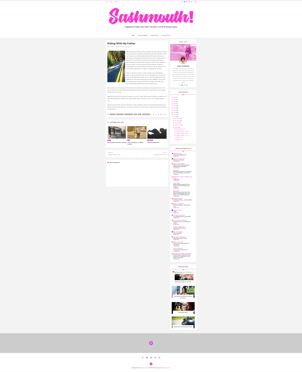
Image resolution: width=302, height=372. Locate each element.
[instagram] (187, 1)
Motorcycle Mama (183, 312)
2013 (174, 114)
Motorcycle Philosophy (179, 237)
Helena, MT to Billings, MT (179, 155)
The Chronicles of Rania (179, 220)
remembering (146, 114)
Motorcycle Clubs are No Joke (183, 281)
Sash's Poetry (166, 35)
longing (113, 114)
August (177, 127)
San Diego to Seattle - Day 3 (181, 131)
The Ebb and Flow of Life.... (180, 228)
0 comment (128, 46)
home (133, 35)
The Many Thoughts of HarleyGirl (182, 253)
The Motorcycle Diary (179, 215)
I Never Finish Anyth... (179, 163)
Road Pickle (176, 183)
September (178, 125)
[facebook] (182, 1)
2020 (174, 99)
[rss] (191, 1)
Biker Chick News (178, 231)
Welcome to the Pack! (178, 160)
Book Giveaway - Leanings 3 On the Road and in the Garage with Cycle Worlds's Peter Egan (182, 256)
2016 (174, 108)
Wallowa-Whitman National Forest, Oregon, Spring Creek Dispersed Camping (181, 186)
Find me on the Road (179, 158)
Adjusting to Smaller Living (180, 238)
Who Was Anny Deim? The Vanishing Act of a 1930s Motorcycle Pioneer (182, 172)
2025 (174, 97)
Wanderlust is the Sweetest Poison (183, 326)
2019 (174, 101)
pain (136, 114)
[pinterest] (189, 1)
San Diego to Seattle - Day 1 (181, 135)
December (177, 118)
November (177, 120)
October (177, 122)
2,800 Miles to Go (178, 139)
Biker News (176, 190)
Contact (115, 1)
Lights (174, 211)
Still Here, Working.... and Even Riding (182, 200)
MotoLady (176, 170)
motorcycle (120, 114)
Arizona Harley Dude (178, 226)
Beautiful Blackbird (153, 142)
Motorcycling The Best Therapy (116, 142)
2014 (174, 112)
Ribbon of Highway (178, 203)
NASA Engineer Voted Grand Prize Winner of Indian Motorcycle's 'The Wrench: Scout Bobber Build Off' (181, 193)
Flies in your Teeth (178, 242)
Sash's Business (143, 35)
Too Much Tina (167, 367)
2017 (174, 106)
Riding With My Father (180, 129)
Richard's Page (177, 153)
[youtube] (185, 1)
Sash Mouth (146, 367)
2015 (174, 110)
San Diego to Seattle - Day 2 (181, 133)
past (140, 114)
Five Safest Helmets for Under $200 (181, 216)
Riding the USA (177, 210)
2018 (174, 103)
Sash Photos (155, 35)
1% (128, 140)
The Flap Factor (178, 137)
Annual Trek (176, 179)
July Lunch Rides (177, 233)
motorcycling (128, 114)
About (111, 1)
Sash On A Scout (177, 248)
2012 (174, 116)
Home (107, 1)
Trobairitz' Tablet (177, 198)
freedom (150, 140)
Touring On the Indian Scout (180, 249)
